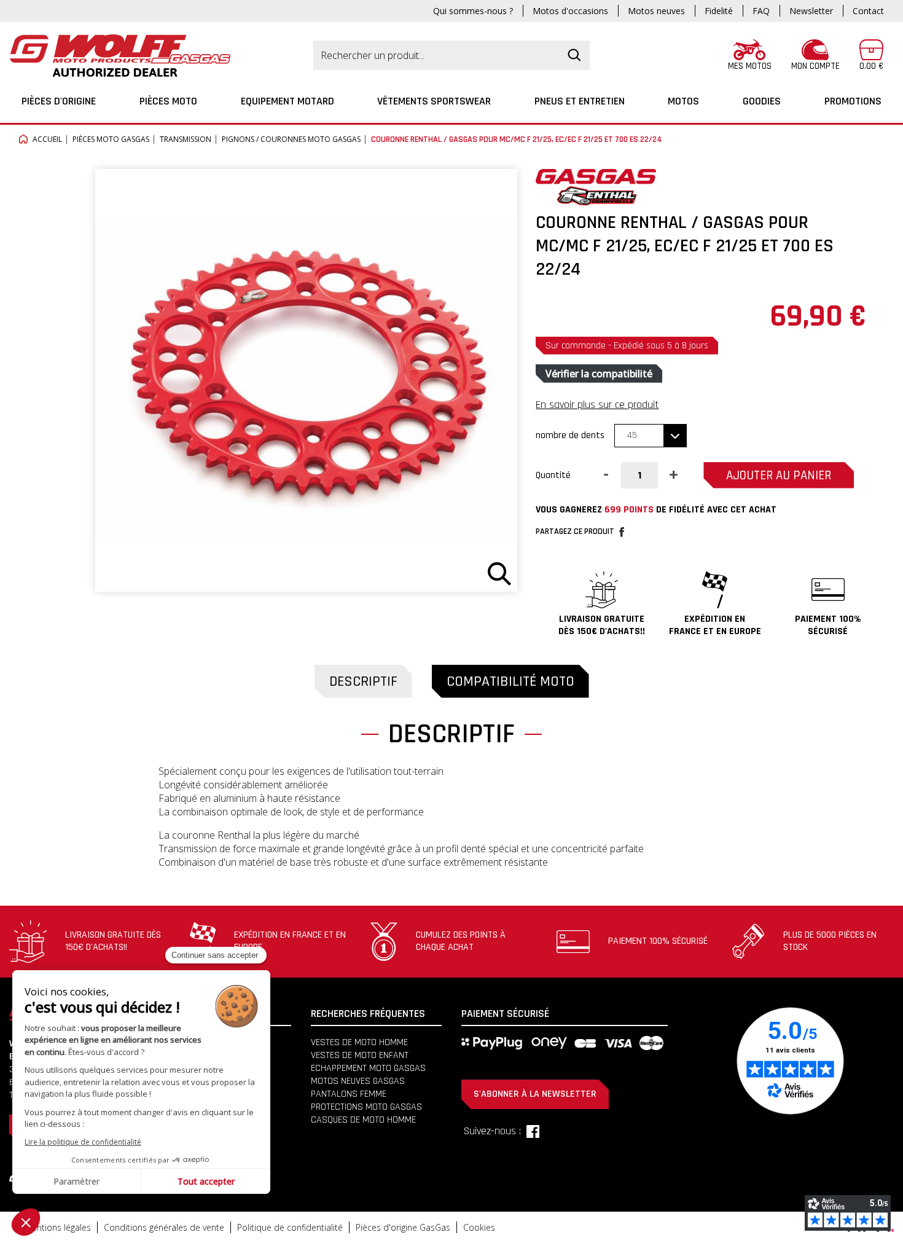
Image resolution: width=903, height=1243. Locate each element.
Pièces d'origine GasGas (403, 1227)
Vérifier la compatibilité (598, 373)
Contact (868, 11)
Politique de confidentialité (290, 1227)
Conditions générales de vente (164, 1227)
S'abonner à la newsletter (535, 1094)
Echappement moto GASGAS (368, 1068)
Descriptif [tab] (363, 681)
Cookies (479, 1227)
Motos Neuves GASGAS (358, 1081)
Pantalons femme (348, 1094)
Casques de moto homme (363, 1119)
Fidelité (719, 11)
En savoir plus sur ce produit (597, 405)
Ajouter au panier (778, 475)
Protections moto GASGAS (366, 1106)
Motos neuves (656, 11)
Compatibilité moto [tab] (510, 681)
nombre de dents (570, 435)
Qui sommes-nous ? (473, 11)
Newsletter (811, 11)
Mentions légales (58, 1227)
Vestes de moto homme (359, 1042)
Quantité (553, 475)
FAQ (761, 11)
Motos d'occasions (570, 11)
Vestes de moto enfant (359, 1055)
